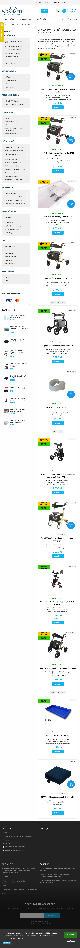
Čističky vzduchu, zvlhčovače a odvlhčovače (15, 221)
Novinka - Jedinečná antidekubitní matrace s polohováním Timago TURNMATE (18, 881)
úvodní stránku (62, 44)
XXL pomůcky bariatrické (13, 50)
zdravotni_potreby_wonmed (14, 850)
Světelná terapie (10, 80)
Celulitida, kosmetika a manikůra (12, 155)
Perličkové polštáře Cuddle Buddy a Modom (14, 129)
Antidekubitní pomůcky (12, 53)
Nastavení (6, 942)
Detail (57, 233)
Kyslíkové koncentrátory (13, 226)
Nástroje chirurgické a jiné (13, 162)
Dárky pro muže (10, 250)
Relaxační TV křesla (11, 101)
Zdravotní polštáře (11, 121)
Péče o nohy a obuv (11, 159)
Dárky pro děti (9, 253)
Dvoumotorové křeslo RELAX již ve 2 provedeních (19, 889)
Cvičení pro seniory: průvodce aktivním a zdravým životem (57, 869)
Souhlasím (70, 934)
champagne (61, 302)
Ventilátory (8, 233)
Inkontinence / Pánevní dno (14, 180)
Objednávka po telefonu (42, 2)
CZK (75, 2)
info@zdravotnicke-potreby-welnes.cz (18, 836)
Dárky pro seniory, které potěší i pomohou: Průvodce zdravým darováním (55, 875)
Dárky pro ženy (10, 246)
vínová (52, 302)
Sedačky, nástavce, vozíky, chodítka (13, 42)
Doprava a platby (60, 2)
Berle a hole (9, 60)
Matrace (7, 118)
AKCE (6, 280)
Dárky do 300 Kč (10, 263)
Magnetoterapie (10, 173)
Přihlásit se (52, 915)
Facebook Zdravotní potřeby (15, 846)
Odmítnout (71, 941)
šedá (60, 431)
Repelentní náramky (11, 176)
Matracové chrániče (11, 133)
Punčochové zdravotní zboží (14, 200)
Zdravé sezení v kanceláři (13, 197)
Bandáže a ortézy (10, 63)
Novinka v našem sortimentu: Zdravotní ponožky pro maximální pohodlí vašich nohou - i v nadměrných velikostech (19, 870)
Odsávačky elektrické (12, 229)
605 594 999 (6, 843)
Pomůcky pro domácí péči (13, 56)
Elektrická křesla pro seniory (14, 104)
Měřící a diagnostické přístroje (15, 169)
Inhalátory (8, 217)
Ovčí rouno (8, 84)
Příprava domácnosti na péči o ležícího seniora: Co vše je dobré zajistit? (58, 881)
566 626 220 (9, 840)
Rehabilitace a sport (11, 193)
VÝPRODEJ (8, 277)
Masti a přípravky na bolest (14, 151)
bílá (54, 431)
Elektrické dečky (10, 87)
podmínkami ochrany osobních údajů (40, 923)
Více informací (18, 938)
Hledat (44, 11)
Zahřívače (8, 77)
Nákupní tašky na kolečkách (14, 46)
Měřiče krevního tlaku (12, 166)
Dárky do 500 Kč (10, 260)
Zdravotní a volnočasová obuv (15, 203)
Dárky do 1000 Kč (10, 257)
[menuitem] (10, 19)
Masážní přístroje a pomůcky (14, 147)
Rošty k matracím (10, 125)
